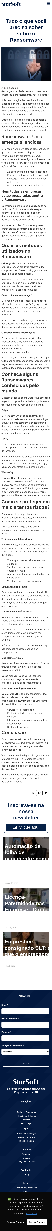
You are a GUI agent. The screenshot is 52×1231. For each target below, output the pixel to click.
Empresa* (6, 1032)
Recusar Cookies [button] (15, 1222)
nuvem (22, 700)
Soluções (26, 1101)
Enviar (26, 1063)
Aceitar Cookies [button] (37, 1222)
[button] (33, 793)
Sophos (33, 205)
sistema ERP (12, 693)
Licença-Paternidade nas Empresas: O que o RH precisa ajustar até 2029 (26, 909)
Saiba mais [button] (31, 1213)
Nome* (4, 1005)
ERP (26, 1129)
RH (26, 1108)
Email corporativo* (10, 1018)
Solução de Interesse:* (12, 1045)
